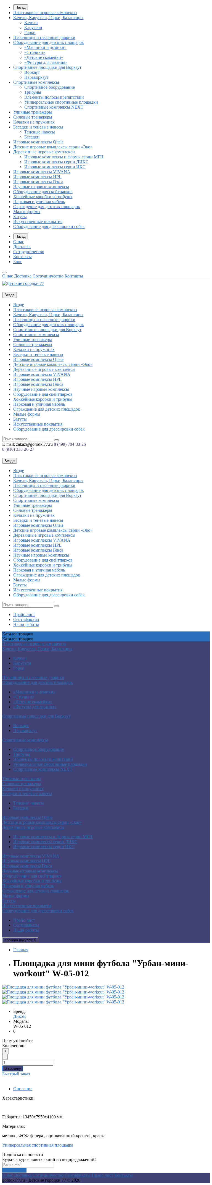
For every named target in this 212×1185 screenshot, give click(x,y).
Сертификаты (26, 619)
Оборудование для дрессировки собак (49, 226)
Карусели (33, 27)
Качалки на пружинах (34, 122)
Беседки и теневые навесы (38, 127)
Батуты (20, 216)
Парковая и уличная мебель (39, 201)
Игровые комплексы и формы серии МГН (64, 156)
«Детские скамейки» (43, 57)
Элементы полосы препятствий (54, 97)
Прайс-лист (24, 614)
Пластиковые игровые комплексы (45, 12)
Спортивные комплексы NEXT (53, 107)
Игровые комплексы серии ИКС (55, 166)
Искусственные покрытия (37, 221)
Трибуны (32, 92)
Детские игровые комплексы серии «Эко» (52, 147)
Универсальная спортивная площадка (37, 1145)
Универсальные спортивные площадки (61, 102)
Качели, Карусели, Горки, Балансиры (48, 17)
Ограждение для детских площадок (46, 206)
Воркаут (32, 72)
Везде (18, 304)
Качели (31, 22)
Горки (30, 32)
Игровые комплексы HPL (37, 176)
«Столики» (34, 52)
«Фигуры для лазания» (45, 62)
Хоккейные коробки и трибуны (42, 196)
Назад (20, 7)
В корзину (12, 1068)
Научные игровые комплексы (41, 186)
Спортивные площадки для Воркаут (47, 67)
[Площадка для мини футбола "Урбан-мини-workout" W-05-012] (63, 987)
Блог (17, 261)
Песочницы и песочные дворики (44, 37)
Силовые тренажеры (32, 117)
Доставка (22, 246)
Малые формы (26, 211)
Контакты (22, 256)
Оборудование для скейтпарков (43, 191)
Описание (22, 1088)
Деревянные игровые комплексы (44, 152)
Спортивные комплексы (36, 82)
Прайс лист (102, 1175)
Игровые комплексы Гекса (38, 181)
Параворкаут (36, 77)
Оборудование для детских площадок (48, 42)
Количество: (13, 1045)
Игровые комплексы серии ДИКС (56, 161)
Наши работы (26, 624)
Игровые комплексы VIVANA (41, 171)
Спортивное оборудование (49, 87)
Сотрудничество (28, 251)
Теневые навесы (39, 132)
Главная (20, 949)
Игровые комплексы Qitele (38, 142)
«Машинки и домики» (45, 47)
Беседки (31, 137)
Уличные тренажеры (32, 112)
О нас (18, 241)
